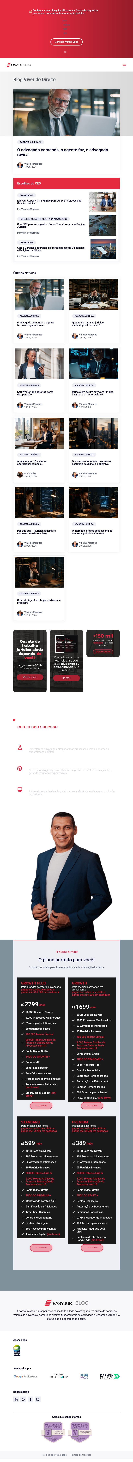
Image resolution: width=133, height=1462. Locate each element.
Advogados (26, 195)
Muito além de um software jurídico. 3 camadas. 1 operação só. (93, 393)
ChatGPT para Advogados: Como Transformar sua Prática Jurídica (51, 225)
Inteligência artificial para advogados (43, 219)
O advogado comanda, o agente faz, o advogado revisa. (62, 152)
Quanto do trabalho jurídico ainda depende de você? (88, 324)
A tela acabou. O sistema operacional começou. (31, 462)
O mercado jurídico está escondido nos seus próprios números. (92, 532)
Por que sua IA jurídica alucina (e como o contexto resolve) (36, 532)
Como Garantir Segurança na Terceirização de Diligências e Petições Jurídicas (51, 249)
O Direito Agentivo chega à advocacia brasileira (39, 601)
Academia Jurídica (30, 142)
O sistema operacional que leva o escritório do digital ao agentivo (91, 462)
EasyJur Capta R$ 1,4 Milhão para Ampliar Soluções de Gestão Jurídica (49, 202)
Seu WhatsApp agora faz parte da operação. (35, 393)
